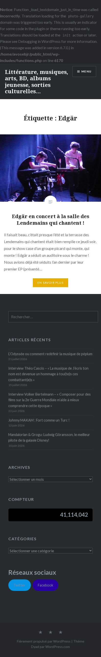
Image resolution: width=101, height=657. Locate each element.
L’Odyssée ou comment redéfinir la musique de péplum (50, 354)
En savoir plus (50, 282)
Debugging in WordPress (39, 41)
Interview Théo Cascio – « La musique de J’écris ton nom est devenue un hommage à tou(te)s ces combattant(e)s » (48, 374)
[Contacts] (40, 632)
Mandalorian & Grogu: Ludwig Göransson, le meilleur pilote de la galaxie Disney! (49, 437)
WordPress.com (57, 647)
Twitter (19, 585)
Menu (86, 71)
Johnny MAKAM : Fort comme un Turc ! (39, 420)
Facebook (45, 585)
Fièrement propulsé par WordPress (44, 641)
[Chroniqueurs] (50, 632)
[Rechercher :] (53, 317)
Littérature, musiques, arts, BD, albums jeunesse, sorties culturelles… (36, 81)
